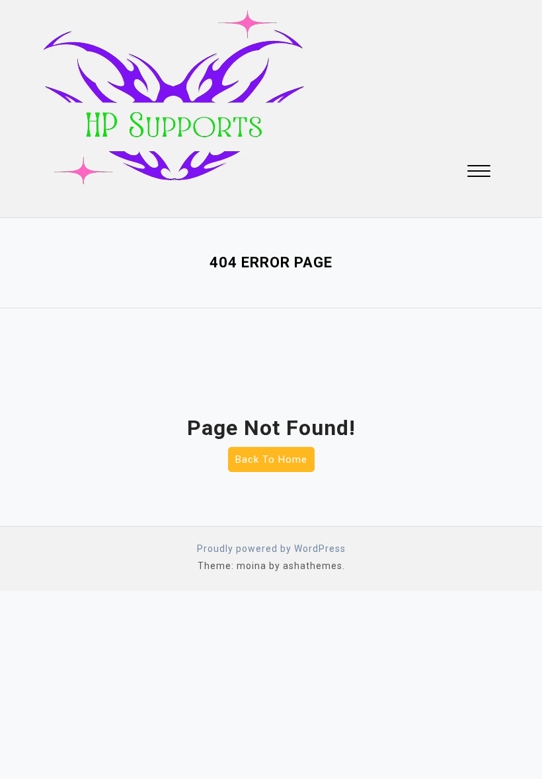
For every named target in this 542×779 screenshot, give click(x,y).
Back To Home (271, 459)
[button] (478, 172)
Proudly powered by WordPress (271, 548)
